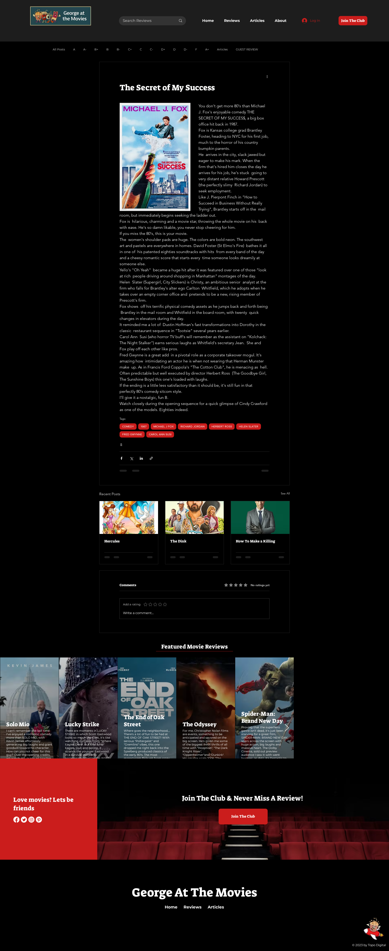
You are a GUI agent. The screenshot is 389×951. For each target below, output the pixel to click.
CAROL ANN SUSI (160, 434)
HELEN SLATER (248, 426)
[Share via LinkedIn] (141, 458)
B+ (96, 49)
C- (151, 49)
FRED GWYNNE (132, 434)
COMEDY (128, 426)
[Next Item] (286, 728)
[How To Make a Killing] (260, 517)
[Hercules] (128, 517)
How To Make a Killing (255, 541)
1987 (143, 426)
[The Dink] (194, 517)
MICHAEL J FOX (163, 426)
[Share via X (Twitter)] (131, 458)
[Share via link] (151, 458)
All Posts (59, 49)
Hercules (112, 541)
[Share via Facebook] (121, 458)
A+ (207, 49)
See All (285, 493)
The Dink (178, 541)
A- (84, 49)
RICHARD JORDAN (193, 426)
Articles (222, 49)
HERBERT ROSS (222, 426)
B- (118, 49)
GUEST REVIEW (247, 49)
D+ (163, 49)
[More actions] (267, 76)
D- (185, 49)
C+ (130, 49)
